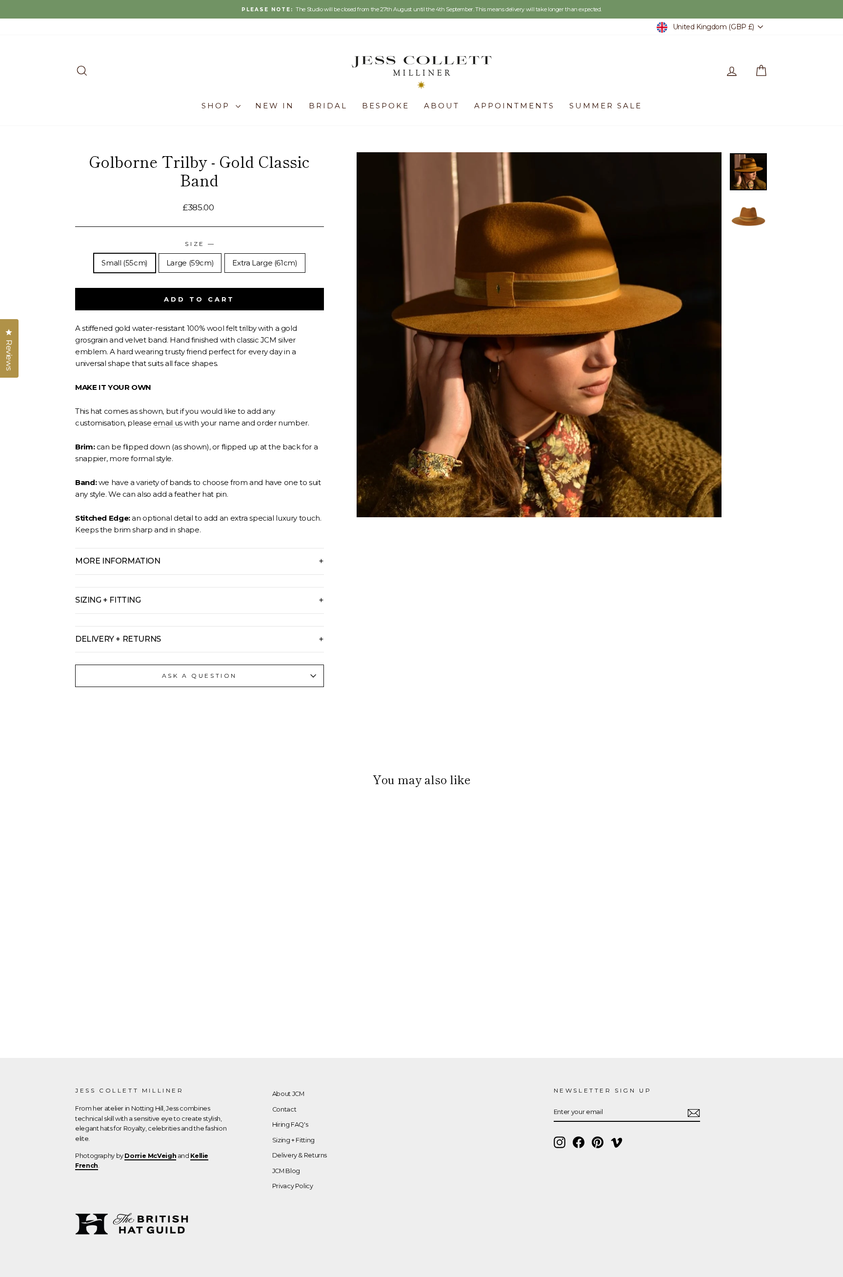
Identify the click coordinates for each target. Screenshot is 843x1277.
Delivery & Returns (299, 1155)
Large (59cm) (190, 262)
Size (199, 243)
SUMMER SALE (605, 105)
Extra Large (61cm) (264, 262)
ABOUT (442, 105)
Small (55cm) (124, 262)
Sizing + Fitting (293, 1140)
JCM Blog (286, 1171)
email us (167, 422)
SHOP (217, 105)
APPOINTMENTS (514, 105)
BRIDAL (328, 105)
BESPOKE (385, 105)
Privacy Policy (292, 1186)
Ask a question (199, 675)
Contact (284, 1109)
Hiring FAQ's (290, 1124)
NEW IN (274, 105)
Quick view (157, 966)
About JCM (288, 1093)
